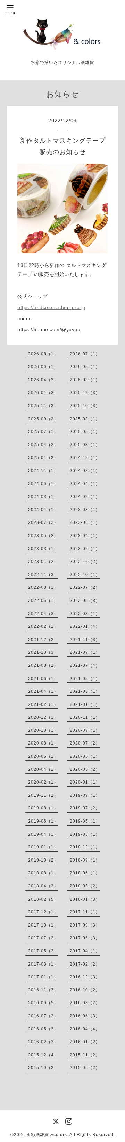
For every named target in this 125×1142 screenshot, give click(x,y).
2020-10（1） (43, 730)
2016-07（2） (43, 1016)
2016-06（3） (85, 1016)
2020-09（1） (85, 730)
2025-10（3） (85, 405)
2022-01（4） (85, 626)
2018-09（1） (85, 860)
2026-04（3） (43, 379)
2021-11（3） (85, 639)
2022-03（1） (85, 613)
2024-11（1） (43, 470)
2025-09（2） (43, 418)
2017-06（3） (85, 937)
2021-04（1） (43, 691)
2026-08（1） (43, 354)
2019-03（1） (85, 834)
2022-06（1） (43, 600)
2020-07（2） (85, 743)
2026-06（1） (43, 366)
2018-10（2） (43, 860)
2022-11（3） (43, 574)
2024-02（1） (85, 496)
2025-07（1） (43, 431)
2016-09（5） (43, 1002)
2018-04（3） (43, 886)
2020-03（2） (85, 769)
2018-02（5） (43, 899)
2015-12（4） (43, 1055)
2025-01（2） (43, 457)
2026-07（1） (85, 354)
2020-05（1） (85, 756)
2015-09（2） (85, 1067)
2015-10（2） (43, 1067)
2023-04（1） (85, 535)
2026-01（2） (43, 392)
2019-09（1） (85, 795)
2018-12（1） (85, 847)
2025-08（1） (85, 418)
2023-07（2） (43, 522)
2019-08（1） (43, 808)
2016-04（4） (85, 1029)
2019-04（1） (43, 834)
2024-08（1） (85, 470)
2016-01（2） (85, 1041)
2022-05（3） (85, 600)
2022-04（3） (43, 613)
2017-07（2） (43, 937)
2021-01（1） (85, 704)
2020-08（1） (43, 743)
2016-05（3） (43, 1029)
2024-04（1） (85, 483)
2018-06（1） (85, 873)
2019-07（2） (85, 808)
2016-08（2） (85, 1002)
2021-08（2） (43, 665)
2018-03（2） (85, 886)
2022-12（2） (85, 561)
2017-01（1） (43, 977)
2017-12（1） (43, 912)
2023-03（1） (43, 548)
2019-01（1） (43, 847)
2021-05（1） (85, 678)
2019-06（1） (43, 821)
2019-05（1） (85, 821)
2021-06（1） (43, 678)
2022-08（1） (43, 587)
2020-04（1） (43, 769)
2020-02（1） (43, 782)
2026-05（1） (85, 366)
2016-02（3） (43, 1041)
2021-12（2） (43, 639)
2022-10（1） (85, 574)
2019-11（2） (43, 795)
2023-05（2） (43, 535)
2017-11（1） (85, 912)
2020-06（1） (43, 756)
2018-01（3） (85, 899)
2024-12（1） (85, 457)
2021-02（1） (43, 704)
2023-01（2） (43, 561)
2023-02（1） (85, 548)
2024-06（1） (43, 483)
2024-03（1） (43, 496)
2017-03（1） (43, 964)
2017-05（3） (43, 951)
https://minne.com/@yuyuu (48, 329)
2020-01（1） (85, 782)
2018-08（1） (43, 873)
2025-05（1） (85, 431)
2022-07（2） (85, 587)
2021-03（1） (85, 691)
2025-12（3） (85, 392)
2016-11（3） (43, 990)
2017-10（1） (43, 925)
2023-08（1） (85, 509)
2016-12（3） (85, 977)
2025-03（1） (85, 444)
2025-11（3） (43, 405)
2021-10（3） (43, 652)
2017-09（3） (85, 925)
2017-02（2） (85, 964)
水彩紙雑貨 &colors (46, 1134)
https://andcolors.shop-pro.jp (51, 307)
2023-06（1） (85, 522)
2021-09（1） (85, 652)
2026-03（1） (85, 379)
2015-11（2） (85, 1055)
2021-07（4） (85, 665)
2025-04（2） (43, 444)
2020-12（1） (43, 717)
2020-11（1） (85, 717)
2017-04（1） (85, 951)
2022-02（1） (43, 626)
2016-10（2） (85, 990)
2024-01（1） (43, 509)
